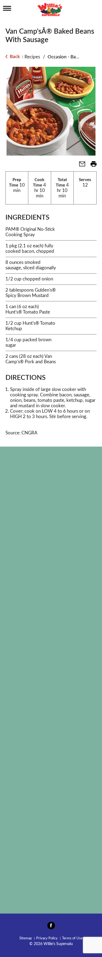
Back (14, 56)
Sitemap (25, 938)
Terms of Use (72, 938)
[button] (80, 165)
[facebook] (51, 927)
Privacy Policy (47, 938)
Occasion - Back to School (74, 57)
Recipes (32, 57)
